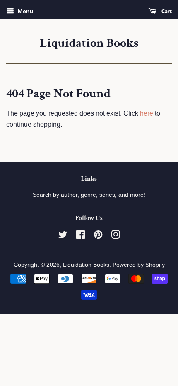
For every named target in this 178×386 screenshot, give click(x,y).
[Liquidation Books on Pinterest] (98, 236)
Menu (25, 11)
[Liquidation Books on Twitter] (62, 236)
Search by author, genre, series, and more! (89, 195)
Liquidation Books (89, 43)
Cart (166, 11)
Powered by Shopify (139, 265)
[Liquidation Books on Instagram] (115, 236)
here (146, 113)
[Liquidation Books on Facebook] (80, 236)
